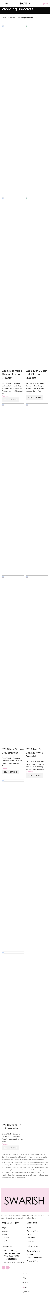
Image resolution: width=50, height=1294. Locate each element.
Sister (18, 386)
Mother (12, 386)
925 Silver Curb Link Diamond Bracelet (35, 752)
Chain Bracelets (31, 386)
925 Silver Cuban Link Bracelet (13, 750)
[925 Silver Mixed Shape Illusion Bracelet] (13, 111)
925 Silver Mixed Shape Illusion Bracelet (12, 374)
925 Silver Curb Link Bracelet (11, 1126)
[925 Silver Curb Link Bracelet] (13, 865)
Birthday (9, 383)
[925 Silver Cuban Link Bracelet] (13, 489)
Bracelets (5, 388)
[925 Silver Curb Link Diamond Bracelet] (37, 489)
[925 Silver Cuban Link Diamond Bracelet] (37, 111)
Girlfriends (5, 386)
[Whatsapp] (8, 1267)
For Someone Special (9, 391)
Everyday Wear (38, 769)
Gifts (3, 383)
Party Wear (37, 391)
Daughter (16, 383)
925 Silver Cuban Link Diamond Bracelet (37, 374)
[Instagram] (3, 1267)
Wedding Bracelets (16, 388)
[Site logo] (25, 3)
